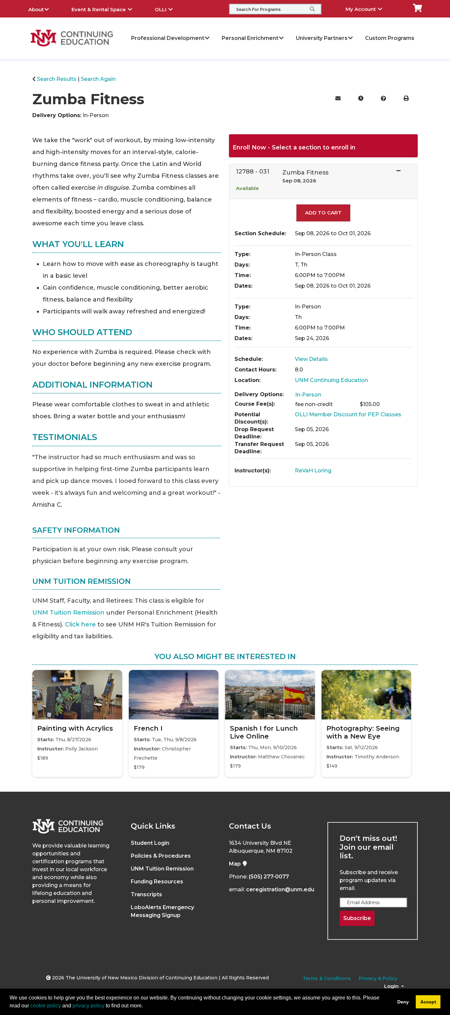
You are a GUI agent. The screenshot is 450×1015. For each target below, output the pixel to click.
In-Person (308, 395)
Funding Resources (157, 881)
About (36, 9)
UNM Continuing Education (331, 380)
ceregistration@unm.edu (280, 889)
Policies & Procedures (161, 856)
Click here (80, 624)
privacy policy (88, 1005)
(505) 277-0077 (269, 876)
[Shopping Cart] (417, 7)
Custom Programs (389, 38)
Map (235, 864)
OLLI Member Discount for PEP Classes (348, 414)
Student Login (150, 843)
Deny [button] (403, 1001)
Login (392, 986)
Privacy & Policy (378, 978)
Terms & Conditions (327, 978)
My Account (361, 9)
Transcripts (146, 894)
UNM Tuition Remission (68, 612)
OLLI (161, 9)
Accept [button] (428, 1001)
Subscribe (357, 918)
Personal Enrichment (250, 38)
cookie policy (45, 1005)
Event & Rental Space (99, 9)
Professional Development (167, 38)
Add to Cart (323, 212)
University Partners (322, 38)
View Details (311, 359)
